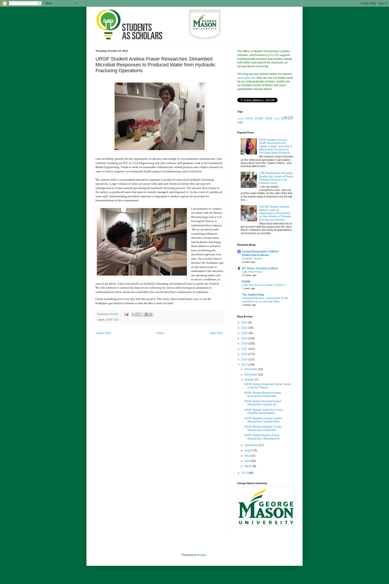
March (248, 466)
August (249, 450)
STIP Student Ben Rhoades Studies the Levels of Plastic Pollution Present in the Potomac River (276, 178)
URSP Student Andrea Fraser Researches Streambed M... (262, 437)
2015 (244, 359)
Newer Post (104, 333)
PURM (246, 281)
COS (268, 118)
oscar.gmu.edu (246, 77)
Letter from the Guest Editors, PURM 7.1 (264, 285)
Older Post (216, 333)
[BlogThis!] (138, 314)
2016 (244, 354)
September (251, 445)
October (249, 379)
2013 (244, 472)
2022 (244, 322)
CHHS (249, 118)
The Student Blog (253, 294)
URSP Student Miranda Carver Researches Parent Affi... (263, 428)
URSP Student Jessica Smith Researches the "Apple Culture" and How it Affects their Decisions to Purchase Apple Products (275, 146)
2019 (244, 338)
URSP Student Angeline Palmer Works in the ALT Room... (267, 386)
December (251, 369)
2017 (244, 348)
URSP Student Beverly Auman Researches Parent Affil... (262, 394)
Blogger (202, 555)
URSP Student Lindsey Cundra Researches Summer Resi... (263, 420)
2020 (244, 333)
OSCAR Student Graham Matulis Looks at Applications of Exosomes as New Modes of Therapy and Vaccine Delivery (275, 213)
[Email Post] (126, 314)
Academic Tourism (252, 258)
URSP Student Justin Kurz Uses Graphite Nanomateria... (263, 411)
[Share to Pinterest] (151, 314)
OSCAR (273, 55)
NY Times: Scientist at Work (260, 268)
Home (160, 333)
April (247, 461)
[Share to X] (142, 314)
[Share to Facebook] (146, 314)
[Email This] (133, 314)
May (247, 455)
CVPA (277, 118)
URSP (109, 319)
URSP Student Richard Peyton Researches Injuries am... (262, 403)
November (251, 374)
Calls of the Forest (252, 271)
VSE (116, 319)
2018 (244, 343)
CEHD (240, 118)
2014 (244, 364)
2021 (244, 327)
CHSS (259, 118)
